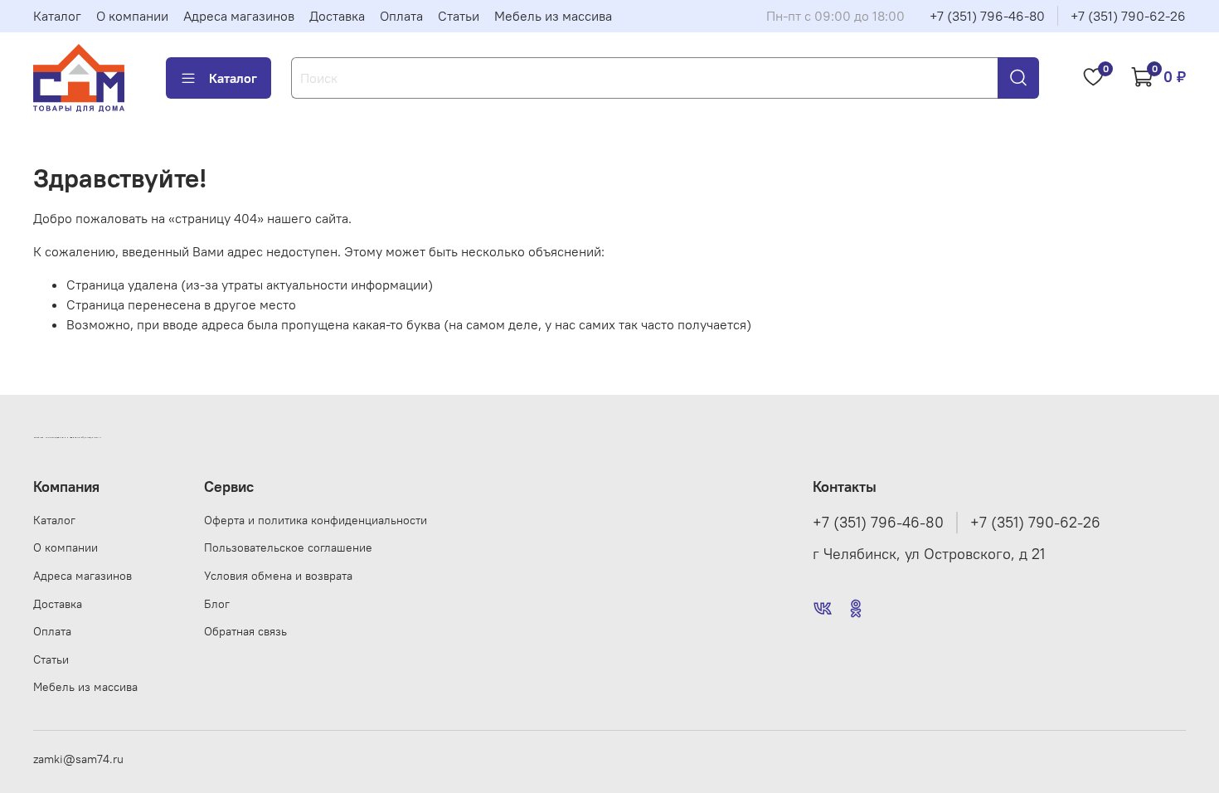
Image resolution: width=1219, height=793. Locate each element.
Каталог (57, 15)
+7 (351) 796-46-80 (987, 15)
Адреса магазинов (238, 15)
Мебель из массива (553, 15)
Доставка (337, 15)
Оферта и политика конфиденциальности (315, 520)
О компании (132, 15)
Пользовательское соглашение (288, 547)
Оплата (401, 15)
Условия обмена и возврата (278, 575)
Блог (217, 603)
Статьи (458, 15)
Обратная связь (245, 631)
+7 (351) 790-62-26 (1128, 15)
